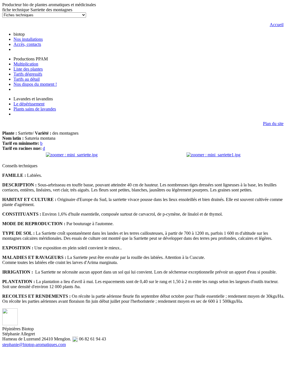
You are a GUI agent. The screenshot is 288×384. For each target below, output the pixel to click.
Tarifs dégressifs (28, 74)
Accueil (277, 24)
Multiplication (26, 64)
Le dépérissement (29, 103)
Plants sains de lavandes (35, 109)
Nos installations (28, 39)
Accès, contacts (27, 44)
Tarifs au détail (27, 79)
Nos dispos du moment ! (35, 84)
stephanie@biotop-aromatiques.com (34, 344)
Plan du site (273, 123)
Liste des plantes (28, 69)
